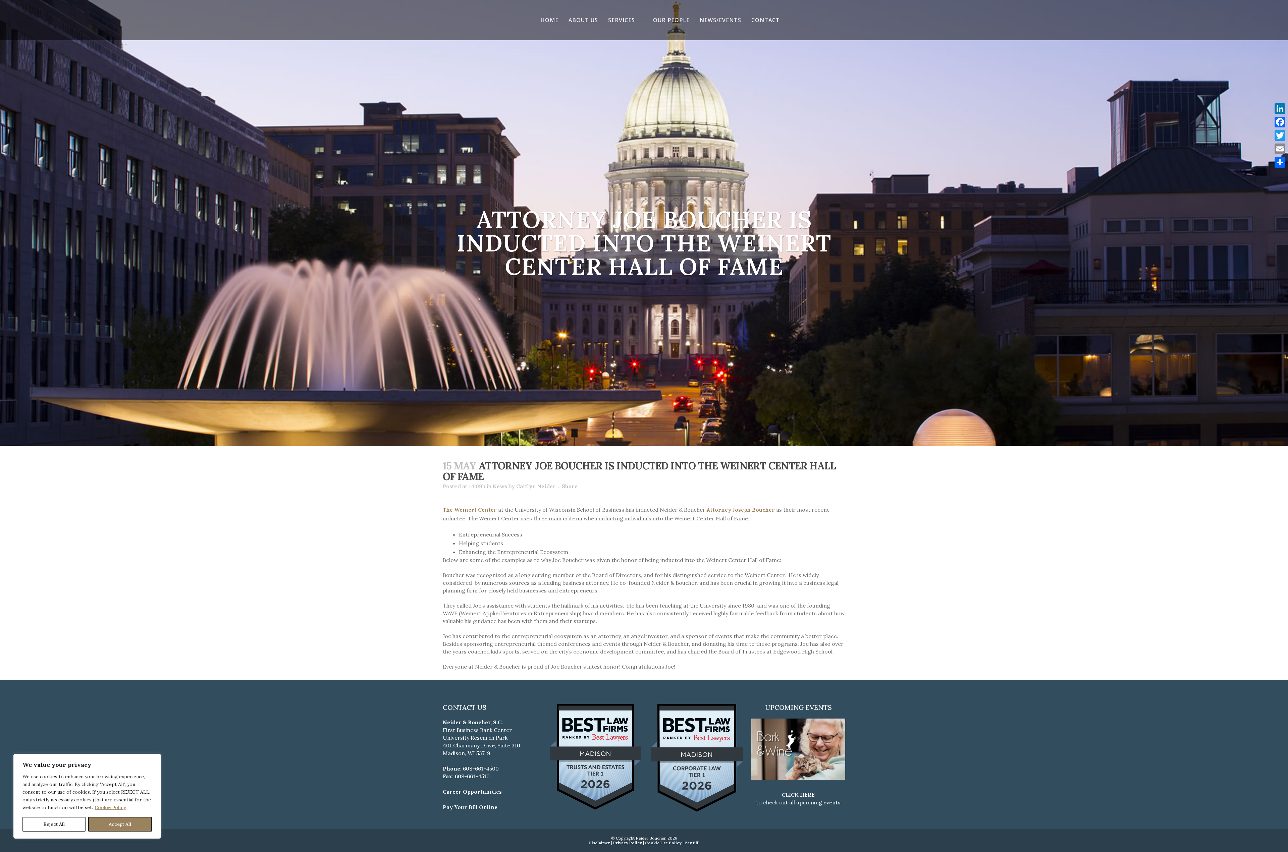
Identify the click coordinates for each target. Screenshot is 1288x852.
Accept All (120, 824)
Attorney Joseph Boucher (741, 509)
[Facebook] (1280, 122)
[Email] (1280, 149)
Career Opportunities (472, 791)
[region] (87, 796)
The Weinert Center (470, 509)
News (500, 486)
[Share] (1280, 162)
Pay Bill (692, 842)
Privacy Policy (627, 842)
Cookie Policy (110, 807)
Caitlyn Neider (536, 486)
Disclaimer (599, 842)
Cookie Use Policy (663, 842)
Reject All (54, 824)
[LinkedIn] (1280, 108)
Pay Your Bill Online (470, 807)
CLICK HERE (798, 794)
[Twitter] (1280, 135)
